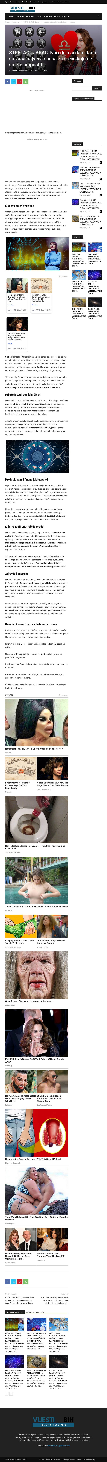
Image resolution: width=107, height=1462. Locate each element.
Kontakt (25, 2)
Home (18, 2)
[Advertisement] (37, 110)
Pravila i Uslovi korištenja (60, 2)
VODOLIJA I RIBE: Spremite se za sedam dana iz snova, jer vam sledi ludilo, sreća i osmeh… (54, 1300)
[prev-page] (6, 1394)
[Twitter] (13, 81)
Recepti (57, 16)
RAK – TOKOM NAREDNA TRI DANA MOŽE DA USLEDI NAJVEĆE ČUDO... (79, 286)
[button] (99, 16)
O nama (32, 2)
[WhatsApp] (25, 81)
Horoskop (30, 16)
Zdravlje (65, 16)
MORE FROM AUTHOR (35, 1312)
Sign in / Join (9, 2)
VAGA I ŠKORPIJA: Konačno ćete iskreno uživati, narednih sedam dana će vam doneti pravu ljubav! (19, 1300)
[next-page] (11, 1394)
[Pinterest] (19, 81)
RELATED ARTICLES (15, 1312)
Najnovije (48, 16)
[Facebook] (7, 81)
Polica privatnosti (44, 2)
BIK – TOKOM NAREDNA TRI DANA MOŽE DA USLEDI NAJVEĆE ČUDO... (79, 313)
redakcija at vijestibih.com (58, 1445)
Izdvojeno (20, 16)
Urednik (14, 71)
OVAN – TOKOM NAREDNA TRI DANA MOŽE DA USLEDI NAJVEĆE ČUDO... (95, 313)
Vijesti (39, 16)
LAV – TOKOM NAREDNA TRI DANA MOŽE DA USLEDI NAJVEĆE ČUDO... (95, 259)
